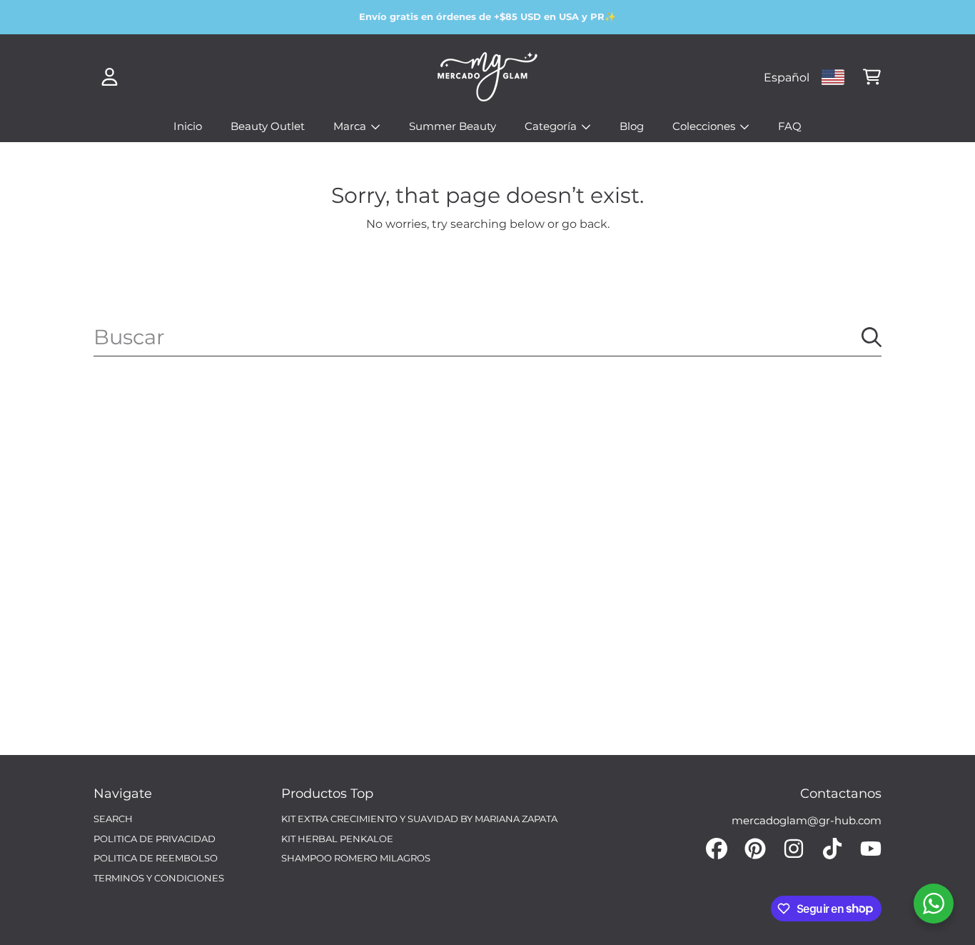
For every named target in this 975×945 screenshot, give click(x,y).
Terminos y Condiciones (159, 878)
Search (113, 818)
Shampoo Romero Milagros (355, 858)
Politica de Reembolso (156, 858)
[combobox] (487, 337)
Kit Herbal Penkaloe (337, 838)
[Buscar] (871, 337)
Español (786, 77)
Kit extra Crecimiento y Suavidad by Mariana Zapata (419, 818)
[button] (871, 77)
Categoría (552, 126)
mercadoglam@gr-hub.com (806, 820)
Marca (351, 126)
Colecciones (705, 126)
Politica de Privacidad (155, 838)
